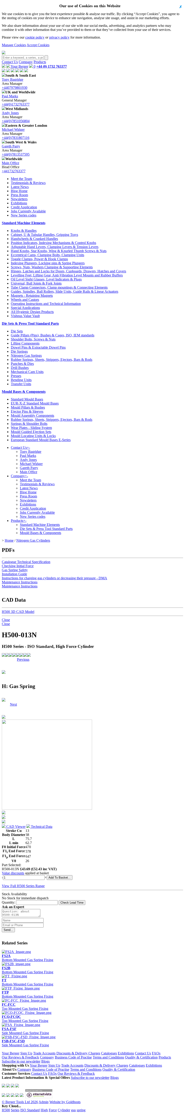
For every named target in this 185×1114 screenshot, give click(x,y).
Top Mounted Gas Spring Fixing (25, 1006)
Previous (23, 659)
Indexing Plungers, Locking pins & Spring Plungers (48, 263)
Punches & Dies (22, 364)
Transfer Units (21, 384)
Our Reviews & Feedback (20, 1057)
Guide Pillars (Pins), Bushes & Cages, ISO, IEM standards (52, 335)
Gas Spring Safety (15, 570)
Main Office (10, 163)
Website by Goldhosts (65, 1102)
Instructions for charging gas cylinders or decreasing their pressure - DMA (54, 578)
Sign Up (26, 1053)
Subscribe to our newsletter (21, 1061)
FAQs (156, 1053)
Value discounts (13, 873)
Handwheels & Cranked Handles (34, 239)
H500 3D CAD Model (18, 612)
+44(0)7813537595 (16, 154)
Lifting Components (25, 343)
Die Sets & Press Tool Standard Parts (30, 323)
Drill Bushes (20, 368)
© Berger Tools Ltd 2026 (20, 1102)
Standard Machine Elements (23, 223)
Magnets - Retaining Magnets (32, 295)
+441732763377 (13, 171)
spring (81, 1110)
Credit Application (24, 207)
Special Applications (25, 308)
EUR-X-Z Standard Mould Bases (35, 403)
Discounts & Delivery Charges (78, 1053)
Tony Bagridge (12, 79)
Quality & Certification (141, 1057)
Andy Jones (10, 113)
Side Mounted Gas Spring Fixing (25, 1031)
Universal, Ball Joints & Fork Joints (36, 283)
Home (9, 540)
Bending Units (21, 380)
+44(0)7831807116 (15, 138)
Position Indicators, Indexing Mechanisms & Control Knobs (53, 243)
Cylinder (64, 1110)
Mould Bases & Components (24, 392)
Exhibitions (19, 203)
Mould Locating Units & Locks (33, 436)
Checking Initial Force (18, 566)
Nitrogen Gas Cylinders (33, 540)
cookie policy (34, 37)
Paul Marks (10, 96)
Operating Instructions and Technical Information (46, 304)
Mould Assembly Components (32, 415)
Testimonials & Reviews (28, 183)
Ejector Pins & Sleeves (27, 411)
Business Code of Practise (73, 1057)
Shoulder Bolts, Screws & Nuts (33, 339)
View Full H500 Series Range (23, 886)
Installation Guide (14, 574)
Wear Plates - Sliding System (31, 428)
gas (73, 1110)
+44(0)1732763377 (16, 104)
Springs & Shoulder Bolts (29, 424)
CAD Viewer (15, 827)
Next (13, 659)
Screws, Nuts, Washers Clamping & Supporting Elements (52, 267)
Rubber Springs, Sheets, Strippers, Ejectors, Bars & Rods (51, 359)
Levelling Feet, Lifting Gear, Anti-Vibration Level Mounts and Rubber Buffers (67, 275)
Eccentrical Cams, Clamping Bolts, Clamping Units (47, 255)
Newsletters (19, 199)
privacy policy (59, 37)
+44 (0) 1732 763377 (51, 66)
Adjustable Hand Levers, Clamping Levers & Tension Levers (54, 247)
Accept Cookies (38, 45)
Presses (16, 376)
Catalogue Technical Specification (26, 562)
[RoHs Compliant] (3, 655)
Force (53, 1110)
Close (6, 620)
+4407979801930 (14, 88)
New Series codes (23, 215)
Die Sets (17, 331)
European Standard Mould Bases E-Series (41, 440)
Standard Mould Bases (27, 399)
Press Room (19, 195)
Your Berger (19, 66)
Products (40, 62)
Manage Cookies (14, 45)
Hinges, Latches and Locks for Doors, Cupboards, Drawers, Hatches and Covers (68, 271)
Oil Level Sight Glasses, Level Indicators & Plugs (46, 279)
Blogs (45, 1061)
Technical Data (41, 827)
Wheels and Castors (25, 300)
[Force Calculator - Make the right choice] (7, 655)
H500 (6, 1110)
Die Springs (19, 351)
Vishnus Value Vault (25, 316)
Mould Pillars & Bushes (28, 407)
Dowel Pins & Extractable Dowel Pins (38, 347)
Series (15, 1110)
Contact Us (10, 62)
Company (26, 62)
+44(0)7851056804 (16, 121)
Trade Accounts (44, 1053)
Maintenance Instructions (19, 582)
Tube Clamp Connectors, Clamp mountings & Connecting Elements (59, 287)
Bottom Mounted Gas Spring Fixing (27, 958)
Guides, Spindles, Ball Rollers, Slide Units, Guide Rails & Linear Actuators (64, 291)
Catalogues (109, 1053)
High (44, 1110)
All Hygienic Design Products (32, 312)
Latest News (20, 187)
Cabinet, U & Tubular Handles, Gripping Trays (44, 235)
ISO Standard (30, 1110)
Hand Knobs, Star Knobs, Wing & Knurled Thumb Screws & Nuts (58, 251)
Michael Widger (13, 129)
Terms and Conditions (108, 1057)
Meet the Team (21, 179)
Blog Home (19, 191)
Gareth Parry (11, 146)
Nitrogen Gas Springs (26, 355)
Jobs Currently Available (28, 211)
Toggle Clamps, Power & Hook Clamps (39, 259)
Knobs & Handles (24, 230)
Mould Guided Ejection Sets (31, 432)
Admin (44, 1102)
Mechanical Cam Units (27, 372)
